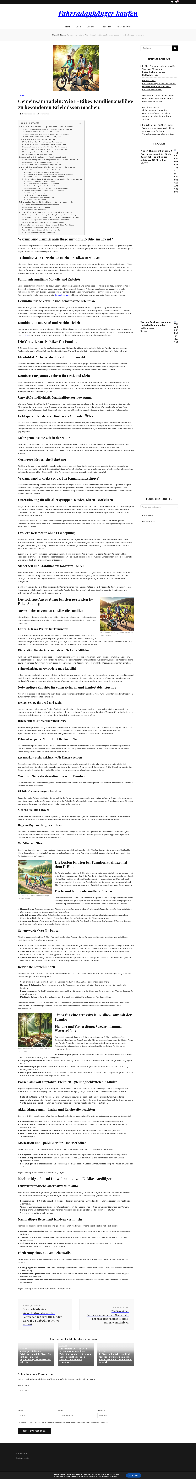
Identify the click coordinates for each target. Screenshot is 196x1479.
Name (21, 1410)
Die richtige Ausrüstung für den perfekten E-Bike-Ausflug (48, 167)
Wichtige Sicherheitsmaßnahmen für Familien (44, 190)
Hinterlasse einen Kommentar (35, 114)
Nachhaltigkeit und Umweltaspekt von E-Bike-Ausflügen (47, 225)
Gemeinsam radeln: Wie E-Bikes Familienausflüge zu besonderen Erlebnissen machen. (158, 98)
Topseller (106, 27)
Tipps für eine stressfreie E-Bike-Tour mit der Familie (46, 212)
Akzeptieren (133, 1475)
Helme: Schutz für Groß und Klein (41, 181)
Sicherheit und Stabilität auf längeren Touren (44, 165)
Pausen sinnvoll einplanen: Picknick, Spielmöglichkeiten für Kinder (52, 217)
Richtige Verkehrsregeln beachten (42, 193)
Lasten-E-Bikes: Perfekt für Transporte (43, 172)
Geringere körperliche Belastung (38, 154)
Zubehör (91, 27)
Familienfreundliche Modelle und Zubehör (42, 132)
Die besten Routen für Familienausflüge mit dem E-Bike (47, 202)
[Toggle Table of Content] (79, 123)
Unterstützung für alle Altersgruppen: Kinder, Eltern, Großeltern (51, 160)
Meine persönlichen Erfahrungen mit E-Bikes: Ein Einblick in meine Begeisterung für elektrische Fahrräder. (35, 1357)
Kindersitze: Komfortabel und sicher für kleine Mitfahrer (50, 174)
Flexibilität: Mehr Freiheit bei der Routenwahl (43, 142)
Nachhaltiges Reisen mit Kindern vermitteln (43, 230)
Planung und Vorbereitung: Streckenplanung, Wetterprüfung (50, 215)
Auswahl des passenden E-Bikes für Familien (43, 170)
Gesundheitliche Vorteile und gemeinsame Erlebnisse (47, 134)
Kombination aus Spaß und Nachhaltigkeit (43, 137)
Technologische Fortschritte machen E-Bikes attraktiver (48, 129)
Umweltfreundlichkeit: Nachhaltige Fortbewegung (46, 147)
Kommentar (23, 1385)
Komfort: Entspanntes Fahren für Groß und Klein (45, 144)
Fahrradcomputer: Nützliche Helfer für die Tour (47, 186)
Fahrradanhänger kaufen (98, 13)
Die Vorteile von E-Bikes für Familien (38, 139)
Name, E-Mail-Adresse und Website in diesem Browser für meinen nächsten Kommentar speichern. (65, 1422)
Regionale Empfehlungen (35, 209)
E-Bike (25, 335)
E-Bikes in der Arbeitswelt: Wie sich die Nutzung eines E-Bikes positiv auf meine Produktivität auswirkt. (115, 1358)
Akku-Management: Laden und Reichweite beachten (47, 220)
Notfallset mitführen (37, 200)
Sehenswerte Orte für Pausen (37, 207)
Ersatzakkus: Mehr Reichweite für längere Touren (48, 188)
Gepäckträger (62, 295)
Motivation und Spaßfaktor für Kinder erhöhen (44, 222)
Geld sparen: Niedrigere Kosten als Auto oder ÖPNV (47, 149)
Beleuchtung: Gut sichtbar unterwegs (44, 184)
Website (101, 1410)
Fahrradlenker (124, 27)
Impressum (147, 515)
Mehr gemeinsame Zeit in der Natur (40, 152)
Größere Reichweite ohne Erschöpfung (41, 162)
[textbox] (159, 507)
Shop (78, 27)
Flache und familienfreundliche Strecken (42, 205)
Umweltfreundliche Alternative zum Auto (42, 228)
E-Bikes (22, 95)
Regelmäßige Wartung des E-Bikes (42, 197)
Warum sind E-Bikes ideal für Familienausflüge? (43, 157)
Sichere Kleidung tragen (38, 195)
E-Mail (61, 1410)
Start (67, 27)
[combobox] (159, 506)
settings (114, 1476)
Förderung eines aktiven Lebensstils (40, 232)
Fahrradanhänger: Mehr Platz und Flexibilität (46, 177)
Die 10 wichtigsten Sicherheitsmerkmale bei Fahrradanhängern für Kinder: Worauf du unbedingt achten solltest (157, 113)
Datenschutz (148, 521)
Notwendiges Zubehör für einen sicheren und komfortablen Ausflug (53, 179)
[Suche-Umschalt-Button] (172, 2)
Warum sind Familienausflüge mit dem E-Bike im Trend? (47, 127)
